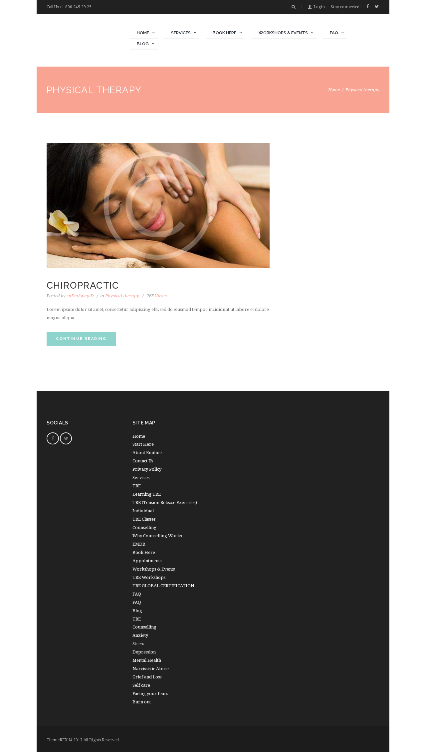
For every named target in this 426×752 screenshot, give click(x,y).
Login (319, 7)
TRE (136, 485)
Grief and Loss (146, 676)
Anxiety (140, 635)
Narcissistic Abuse (150, 668)
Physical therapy (122, 295)
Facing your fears (150, 693)
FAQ (136, 602)
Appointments (146, 560)
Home (334, 89)
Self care (141, 685)
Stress (138, 643)
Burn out (141, 701)
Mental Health (146, 660)
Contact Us (142, 460)
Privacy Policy (146, 469)
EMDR (138, 544)
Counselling (144, 527)
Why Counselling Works (157, 535)
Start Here (143, 444)
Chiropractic (83, 285)
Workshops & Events (153, 569)
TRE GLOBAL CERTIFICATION (163, 585)
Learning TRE (146, 494)
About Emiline (147, 452)
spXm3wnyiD (80, 295)
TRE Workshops (148, 577)
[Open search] (293, 7)
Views (157, 295)
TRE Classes (143, 519)
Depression (144, 651)
